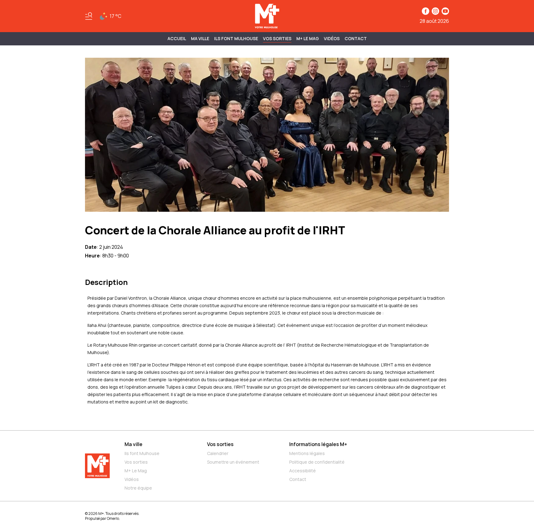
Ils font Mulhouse (142, 453)
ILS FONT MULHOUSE (236, 38)
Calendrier (217, 453)
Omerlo (113, 518)
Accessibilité (302, 471)
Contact (356, 38)
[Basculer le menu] (88, 16)
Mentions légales (307, 453)
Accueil (176, 38)
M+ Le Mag (307, 38)
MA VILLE (200, 38)
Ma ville (133, 444)
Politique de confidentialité (317, 462)
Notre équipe (138, 488)
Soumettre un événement (233, 462)
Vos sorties (277, 38)
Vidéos (332, 38)
